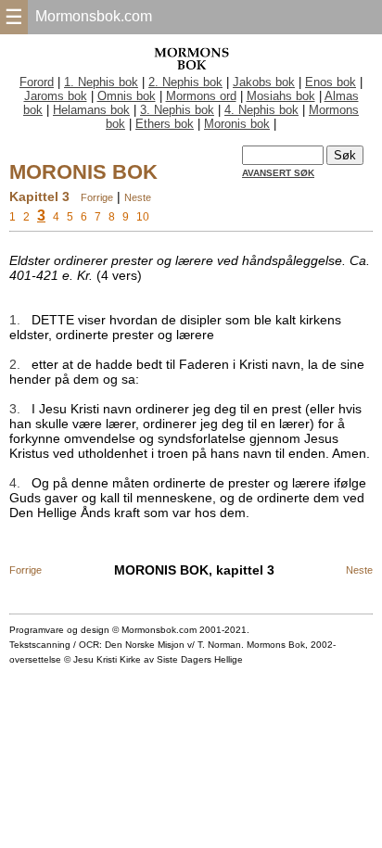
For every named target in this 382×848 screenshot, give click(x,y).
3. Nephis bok (177, 110)
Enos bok (330, 82)
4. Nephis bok (261, 110)
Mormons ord (201, 96)
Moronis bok (237, 124)
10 (142, 216)
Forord (36, 82)
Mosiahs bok (281, 96)
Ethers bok (164, 124)
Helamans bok (91, 110)
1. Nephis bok (101, 82)
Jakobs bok (264, 82)
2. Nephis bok (185, 82)
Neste (137, 197)
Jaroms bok (55, 96)
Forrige (97, 197)
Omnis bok (126, 96)
